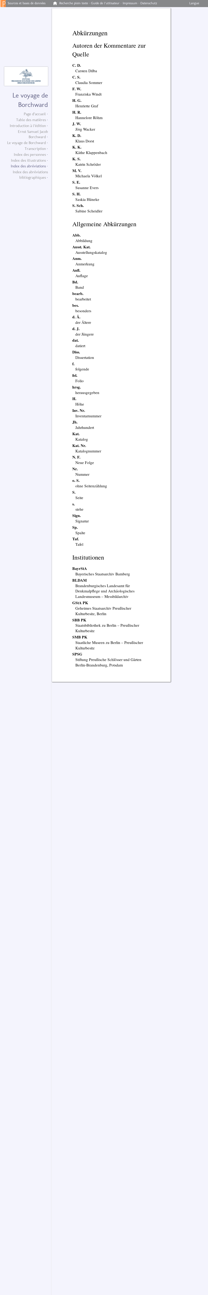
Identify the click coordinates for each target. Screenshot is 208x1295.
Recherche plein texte (73, 3)
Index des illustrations (28, 160)
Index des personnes (30, 154)
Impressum (130, 3)
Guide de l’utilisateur (105, 3)
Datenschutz (148, 3)
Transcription (35, 148)
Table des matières (31, 119)
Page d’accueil (35, 114)
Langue (194, 3)
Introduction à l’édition (28, 125)
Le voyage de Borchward (26, 142)
